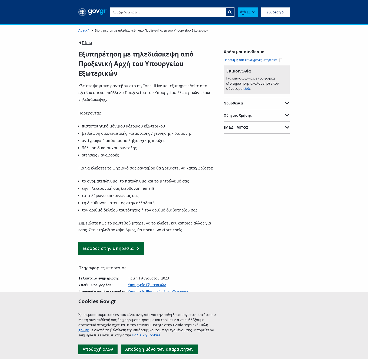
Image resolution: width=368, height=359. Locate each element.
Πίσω (87, 42)
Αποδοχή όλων (98, 349)
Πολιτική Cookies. (146, 335)
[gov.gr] (92, 12)
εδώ (246, 88)
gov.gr (83, 330)
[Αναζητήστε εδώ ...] (230, 12)
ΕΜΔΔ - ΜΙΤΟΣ (236, 127)
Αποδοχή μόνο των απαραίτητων (159, 349)
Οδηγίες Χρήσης (238, 115)
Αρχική (83, 30)
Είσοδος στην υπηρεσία (108, 248)
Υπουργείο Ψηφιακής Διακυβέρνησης (158, 291)
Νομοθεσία (233, 103)
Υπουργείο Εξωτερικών (147, 284)
